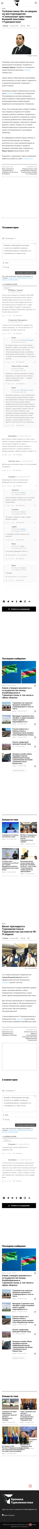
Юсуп (22, 368)
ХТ (13, 746)
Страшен (23, 492)
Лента (3, 8)
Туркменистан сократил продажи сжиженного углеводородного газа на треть (22, 706)
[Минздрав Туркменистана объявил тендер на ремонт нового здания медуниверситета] (6, 719)
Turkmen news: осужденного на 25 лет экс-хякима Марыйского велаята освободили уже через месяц (10, 866)
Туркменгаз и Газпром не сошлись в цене (10, 836)
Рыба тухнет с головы (26, 390)
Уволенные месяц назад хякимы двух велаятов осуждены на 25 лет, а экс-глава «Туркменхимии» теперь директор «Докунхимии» (28, 866)
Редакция (5, 25)
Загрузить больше (18, 770)
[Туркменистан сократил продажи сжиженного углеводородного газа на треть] (6, 706)
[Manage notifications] (30, 1524)
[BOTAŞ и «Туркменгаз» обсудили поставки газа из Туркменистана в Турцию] (28, 827)
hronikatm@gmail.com (29, 1509)
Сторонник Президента (27, 340)
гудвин (22, 546)
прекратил (10, 93)
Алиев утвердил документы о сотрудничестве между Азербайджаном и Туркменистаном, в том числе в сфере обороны (17, 693)
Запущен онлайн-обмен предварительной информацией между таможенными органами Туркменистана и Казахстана (22, 759)
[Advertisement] (19, 197)
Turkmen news (28, 159)
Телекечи (23, 512)
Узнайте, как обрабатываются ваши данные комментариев (17, 279)
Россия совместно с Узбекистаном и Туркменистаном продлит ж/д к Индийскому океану (23, 732)
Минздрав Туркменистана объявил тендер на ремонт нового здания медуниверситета (23, 719)
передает (27, 70)
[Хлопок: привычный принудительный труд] (6, 745)
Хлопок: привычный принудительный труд (21, 743)
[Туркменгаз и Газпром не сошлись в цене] (10, 827)
